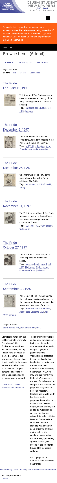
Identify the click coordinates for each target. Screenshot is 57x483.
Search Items (42, 62)
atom (5, 327)
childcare (30, 108)
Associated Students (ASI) (32, 312)
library (48, 146)
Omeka (5, 478)
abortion (29, 264)
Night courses (42, 267)
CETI (28, 226)
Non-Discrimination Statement (42, 469)
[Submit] (48, 18)
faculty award (40, 264)
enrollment (31, 184)
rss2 (38, 327)
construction (41, 108)
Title (14, 73)
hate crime (40, 146)
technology (24, 229)
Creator (23, 73)
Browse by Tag (25, 62)
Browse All (9, 62)
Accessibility (6, 469)
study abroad (46, 226)
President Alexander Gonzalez (33, 149)
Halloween (30, 267)
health (49, 184)
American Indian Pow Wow (38, 308)
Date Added (35, 73)
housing (29, 111)
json (22, 327)
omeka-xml (30, 327)
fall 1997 (30, 146)
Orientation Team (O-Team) (32, 270)
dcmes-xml (14, 327)
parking (12, 315)
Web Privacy (20, 469)
